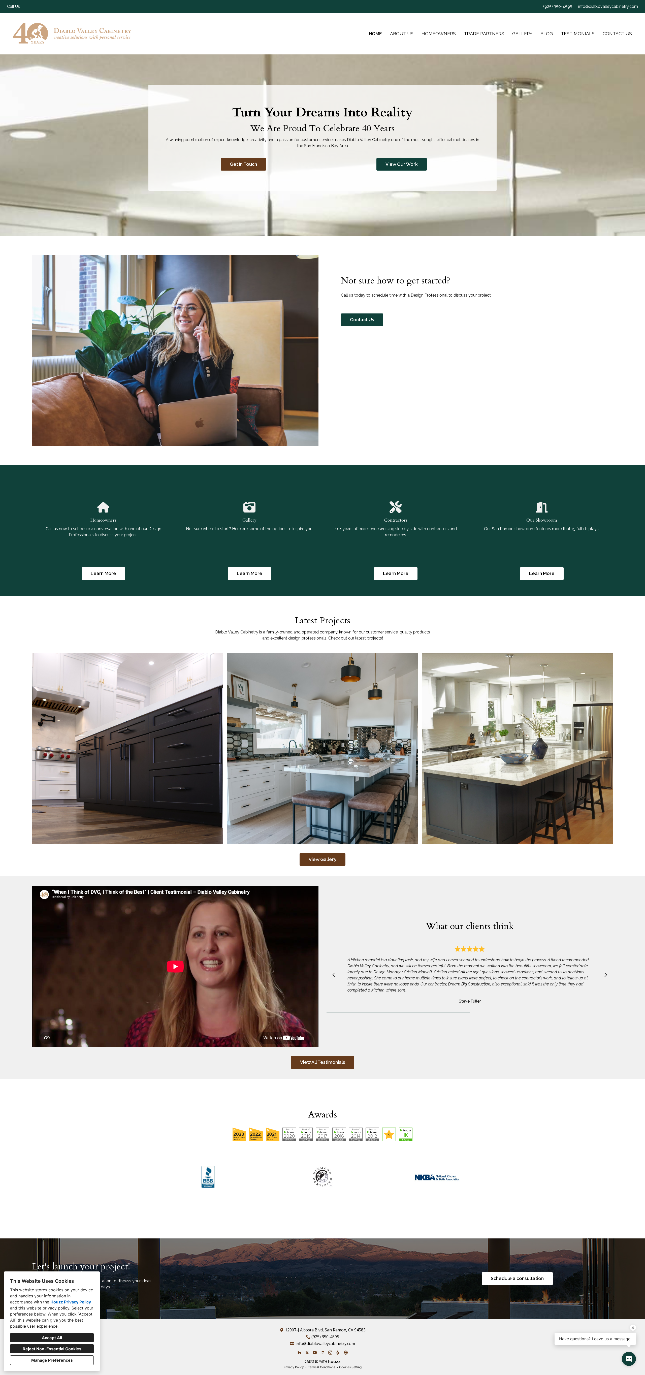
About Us (401, 33)
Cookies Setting (350, 1367)
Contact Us (617, 33)
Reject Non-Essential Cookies (52, 1348)
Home (375, 33)
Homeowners (439, 33)
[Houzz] (299, 1352)
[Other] (345, 1352)
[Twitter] (307, 1352)
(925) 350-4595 (557, 6)
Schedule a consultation (517, 1278)
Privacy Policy (293, 1367)
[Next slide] (606, 975)
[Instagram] (330, 1352)
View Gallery (322, 859)
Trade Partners (484, 33)
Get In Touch (243, 164)
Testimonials (578, 33)
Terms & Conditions (321, 1367)
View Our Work (401, 164)
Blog (546, 33)
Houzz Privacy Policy (70, 1301)
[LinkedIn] (322, 1352)
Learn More (103, 573)
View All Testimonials (322, 1062)
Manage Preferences (52, 1360)
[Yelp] (338, 1352)
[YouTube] (315, 1352)
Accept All (52, 1337)
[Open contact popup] (629, 1359)
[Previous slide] (334, 975)
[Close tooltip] (633, 1328)
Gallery (522, 33)
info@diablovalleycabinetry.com (608, 6)
